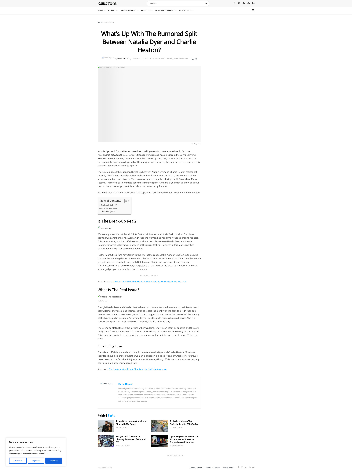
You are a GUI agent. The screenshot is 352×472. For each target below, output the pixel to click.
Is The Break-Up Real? (108, 205)
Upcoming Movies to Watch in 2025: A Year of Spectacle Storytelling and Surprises (184, 439)
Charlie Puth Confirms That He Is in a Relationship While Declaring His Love (147, 281)
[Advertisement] (230, 41)
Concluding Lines (109, 211)
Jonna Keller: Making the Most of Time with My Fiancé (131, 422)
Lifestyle (146, 10)
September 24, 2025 (177, 428)
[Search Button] (206, 3)
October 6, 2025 (122, 428)
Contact (217, 467)
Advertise (208, 467)
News (100, 10)
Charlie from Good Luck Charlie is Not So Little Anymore (137, 369)
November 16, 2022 (140, 59)
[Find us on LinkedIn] (253, 3)
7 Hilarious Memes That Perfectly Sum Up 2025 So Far (184, 422)
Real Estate (185, 10)
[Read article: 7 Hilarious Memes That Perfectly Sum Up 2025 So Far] (159, 426)
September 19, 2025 (177, 446)
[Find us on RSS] (244, 3)
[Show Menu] (253, 10)
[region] (36, 452)
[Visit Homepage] (108, 3)
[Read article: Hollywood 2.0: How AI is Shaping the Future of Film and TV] (106, 441)
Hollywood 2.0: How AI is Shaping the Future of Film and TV (130, 439)
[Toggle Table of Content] (125, 201)
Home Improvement (164, 10)
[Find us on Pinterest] (249, 3)
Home (100, 22)
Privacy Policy (228, 467)
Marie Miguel (123, 59)
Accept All (54, 460)
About (199, 467)
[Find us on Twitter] (239, 3)
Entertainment (129, 10)
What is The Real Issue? (108, 208)
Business (112, 10)
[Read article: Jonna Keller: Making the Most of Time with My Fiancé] (106, 426)
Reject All (36, 460)
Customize (18, 460)
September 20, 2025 (123, 446)
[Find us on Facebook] (234, 3)
